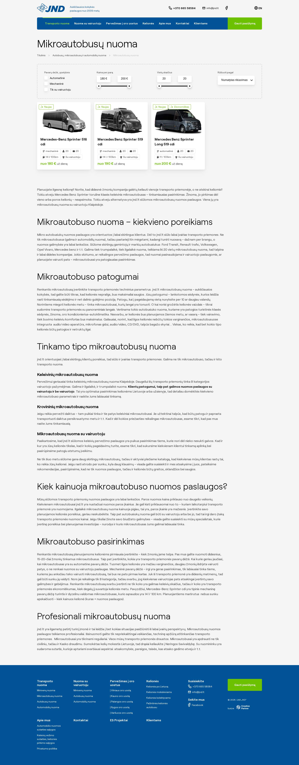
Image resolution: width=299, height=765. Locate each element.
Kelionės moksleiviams (159, 691)
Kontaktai (182, 23)
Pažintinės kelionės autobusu (157, 705)
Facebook (197, 704)
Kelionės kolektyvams (158, 697)
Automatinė (57, 78)
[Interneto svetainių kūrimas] (243, 707)
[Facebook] (226, 8)
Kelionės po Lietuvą (157, 686)
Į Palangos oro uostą (121, 701)
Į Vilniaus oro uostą (120, 690)
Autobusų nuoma (46, 701)
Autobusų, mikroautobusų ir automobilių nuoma (79, 55)
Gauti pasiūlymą (244, 23)
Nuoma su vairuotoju (87, 23)
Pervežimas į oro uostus (122, 23)
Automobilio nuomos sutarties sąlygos (49, 727)
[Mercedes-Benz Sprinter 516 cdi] (64, 136)
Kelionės (148, 23)
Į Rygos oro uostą (119, 707)
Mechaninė (57, 83)
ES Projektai (119, 720)
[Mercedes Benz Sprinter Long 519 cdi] (178, 136)
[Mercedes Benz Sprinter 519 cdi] (121, 136)
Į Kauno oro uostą (120, 695)
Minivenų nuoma (46, 690)
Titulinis (41, 55)
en (260, 8)
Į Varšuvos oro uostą (121, 712)
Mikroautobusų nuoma (49, 695)
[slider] (99, 86)
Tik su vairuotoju (60, 89)
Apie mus (165, 23)
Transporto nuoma (57, 23)
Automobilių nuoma (48, 707)
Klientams (200, 23)
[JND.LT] (51, 7)
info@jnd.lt (213, 8)
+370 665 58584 (184, 8)
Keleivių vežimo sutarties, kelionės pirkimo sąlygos (47, 739)
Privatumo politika (47, 748)
